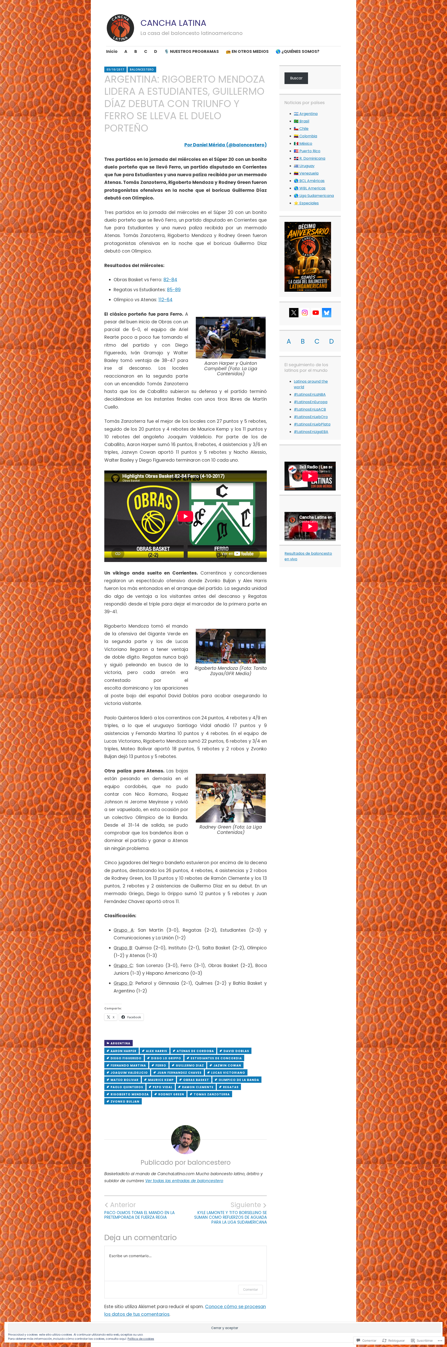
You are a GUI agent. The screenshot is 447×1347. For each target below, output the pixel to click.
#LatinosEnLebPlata (312, 424)
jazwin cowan (227, 1065)
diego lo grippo (166, 1058)
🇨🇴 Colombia (305, 136)
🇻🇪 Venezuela (306, 173)
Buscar (296, 78)
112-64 (165, 300)
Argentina (120, 1043)
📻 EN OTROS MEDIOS (247, 51)
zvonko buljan (125, 1101)
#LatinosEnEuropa (310, 402)
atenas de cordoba (195, 1051)
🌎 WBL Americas (309, 188)
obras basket (196, 1080)
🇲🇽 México (303, 143)
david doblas (236, 1051)
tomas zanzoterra (212, 1094)
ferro (161, 1065)
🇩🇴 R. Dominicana (309, 158)
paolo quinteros (127, 1087)
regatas (231, 1087)
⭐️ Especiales (306, 203)
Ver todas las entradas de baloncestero (184, 1181)
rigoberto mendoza (130, 1094)
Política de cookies (141, 1339)
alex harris (156, 1051)
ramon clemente (197, 1087)
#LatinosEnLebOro (311, 417)
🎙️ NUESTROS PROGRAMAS (191, 51)
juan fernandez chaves (179, 1073)
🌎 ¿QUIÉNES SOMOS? (297, 51)
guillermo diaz (190, 1065)
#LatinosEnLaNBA (310, 394)
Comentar (250, 1289)
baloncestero (142, 69)
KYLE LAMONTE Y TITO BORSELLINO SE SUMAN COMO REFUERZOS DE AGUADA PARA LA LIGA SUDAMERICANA (230, 1213)
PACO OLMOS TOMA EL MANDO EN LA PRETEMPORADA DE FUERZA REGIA (139, 1210)
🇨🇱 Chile (301, 128)
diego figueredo (126, 1058)
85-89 (174, 290)
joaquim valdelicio (129, 1073)
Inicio (111, 51)
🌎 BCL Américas (309, 180)
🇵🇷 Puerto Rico (307, 151)
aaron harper (123, 1051)
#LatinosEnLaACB (310, 409)
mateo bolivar (125, 1080)
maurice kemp (161, 1080)
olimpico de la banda (239, 1080)
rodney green (171, 1094)
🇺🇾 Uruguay (304, 166)
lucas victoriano (228, 1073)
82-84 (170, 280)
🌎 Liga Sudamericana (314, 195)
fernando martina (128, 1065)
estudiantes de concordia (216, 1058)
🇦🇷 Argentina (306, 113)
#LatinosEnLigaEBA (311, 431)
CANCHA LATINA (173, 23)
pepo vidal (163, 1087)
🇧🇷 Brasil (301, 121)
